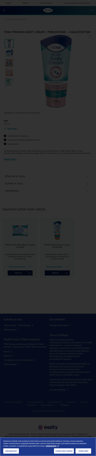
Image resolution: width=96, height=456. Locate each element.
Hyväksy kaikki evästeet (63, 451)
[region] (48, 446)
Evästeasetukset (11, 451)
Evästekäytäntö (51, 446)
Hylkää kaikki (83, 451)
